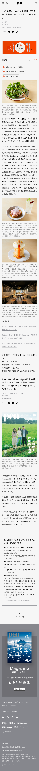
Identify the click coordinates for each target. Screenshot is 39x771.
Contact (13, 706)
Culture (5, 393)
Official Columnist (22, 702)
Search (14, 711)
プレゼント (24, 393)
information (14, 393)
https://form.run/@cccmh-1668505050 (17, 600)
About (4, 706)
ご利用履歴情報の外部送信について (12, 750)
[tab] (3, 3)
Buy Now (18, 689)
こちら (15, 575)
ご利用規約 (5, 743)
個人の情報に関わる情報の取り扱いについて (14, 747)
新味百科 (4, 22)
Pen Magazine (7, 702)
